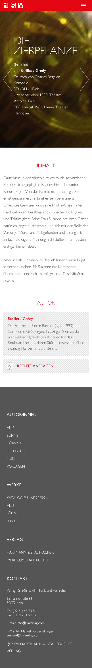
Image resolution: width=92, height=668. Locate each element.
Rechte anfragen (35, 366)
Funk (11, 521)
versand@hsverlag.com (23, 635)
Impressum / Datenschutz (29, 560)
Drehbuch (16, 451)
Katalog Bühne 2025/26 (27, 498)
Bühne (12, 435)
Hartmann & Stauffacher (30, 552)
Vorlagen (16, 466)
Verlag (15, 539)
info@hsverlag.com (31, 623)
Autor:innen (22, 414)
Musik (11, 458)
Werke (14, 485)
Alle (10, 427)
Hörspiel (14, 443)
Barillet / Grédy (33, 70)
